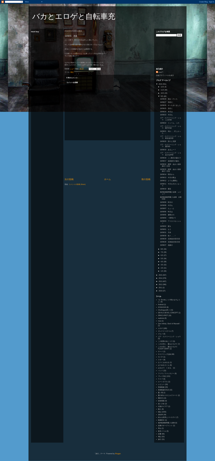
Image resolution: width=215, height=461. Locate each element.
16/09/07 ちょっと (167, 208)
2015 (161, 275)
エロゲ (160, 328)
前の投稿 (145, 179)
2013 (161, 281)
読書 (159, 434)
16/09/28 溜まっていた (169, 99)
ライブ (160, 379)
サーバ (160, 351)
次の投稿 (69, 179)
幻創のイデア (163, 406)
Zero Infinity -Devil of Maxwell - (169, 324)
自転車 (160, 415)
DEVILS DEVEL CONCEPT (168, 313)
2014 (161, 278)
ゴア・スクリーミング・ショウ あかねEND (170, 154)
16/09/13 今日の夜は (168, 177)
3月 (162, 265)
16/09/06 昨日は (166, 212)
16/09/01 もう (165, 229)
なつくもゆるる (163, 362)
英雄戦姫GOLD (163, 390)
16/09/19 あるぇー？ (168, 150)
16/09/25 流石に (166, 108)
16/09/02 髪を (165, 226)
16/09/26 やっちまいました (170, 105)
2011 (161, 288)
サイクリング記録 (164, 354)
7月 (162, 252)
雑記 (72, 72)
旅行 (159, 439)
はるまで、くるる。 (165, 368)
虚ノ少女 (161, 404)
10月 (162, 93)
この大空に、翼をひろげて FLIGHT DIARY (167, 348)
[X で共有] (94, 69)
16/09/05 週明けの (167, 215)
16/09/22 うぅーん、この (169, 123)
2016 (161, 84)
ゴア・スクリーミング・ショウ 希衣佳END (170, 137)
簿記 (159, 437)
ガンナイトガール (164, 331)
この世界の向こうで (165, 341)
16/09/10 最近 (165, 189)
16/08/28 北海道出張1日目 (170, 242)
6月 (162, 255)
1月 (162, 271)
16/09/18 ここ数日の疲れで (170, 158)
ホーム (107, 179)
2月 (162, 268)
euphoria (161, 318)
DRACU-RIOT (163, 315)
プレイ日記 (162, 376)
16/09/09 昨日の (166, 202)
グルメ (160, 334)
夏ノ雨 (160, 393)
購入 (159, 409)
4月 (162, 262)
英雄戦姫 (161, 387)
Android (160, 304)
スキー (160, 360)
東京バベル (162, 431)
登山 (159, 428)
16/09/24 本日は (166, 112)
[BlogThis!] (92, 69)
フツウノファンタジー (166, 373)
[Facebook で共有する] (97, 69)
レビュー (161, 384)
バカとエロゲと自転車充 (73, 16)
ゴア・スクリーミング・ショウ (169, 336)
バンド (160, 371)
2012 (161, 284)
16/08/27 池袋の (166, 245)
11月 (162, 90)
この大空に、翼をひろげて (167, 344)
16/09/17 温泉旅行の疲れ (169, 161)
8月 (162, 249)
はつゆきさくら (163, 365)
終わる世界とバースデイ (167, 417)
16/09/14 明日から (167, 174)
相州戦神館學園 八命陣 (166, 423)
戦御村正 (161, 420)
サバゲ (160, 357)
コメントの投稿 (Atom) (77, 184)
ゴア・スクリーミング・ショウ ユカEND (170, 119)
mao (159, 321)
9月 (162, 96)
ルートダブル (163, 382)
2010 (161, 291)
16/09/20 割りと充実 (168, 141)
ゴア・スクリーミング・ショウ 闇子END (170, 127)
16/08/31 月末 (165, 232)
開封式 (160, 398)
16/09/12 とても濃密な (169, 181)
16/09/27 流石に (166, 102)
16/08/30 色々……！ (168, 236)
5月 (162, 258)
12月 (162, 87)
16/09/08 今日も (166, 205)
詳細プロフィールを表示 (165, 75)
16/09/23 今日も (166, 115)
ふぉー (161, 72)
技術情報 (161, 401)
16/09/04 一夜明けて (168, 218)
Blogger (118, 454)
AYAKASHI (162, 307)
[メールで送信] (90, 69)
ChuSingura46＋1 (164, 310)
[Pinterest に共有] (99, 69)
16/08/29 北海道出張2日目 (170, 239)
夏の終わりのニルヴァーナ (167, 395)
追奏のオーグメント (165, 425)
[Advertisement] (107, 159)
